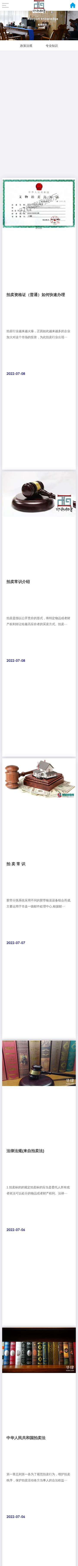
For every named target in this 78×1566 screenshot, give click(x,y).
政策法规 (26, 45)
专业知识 (52, 45)
